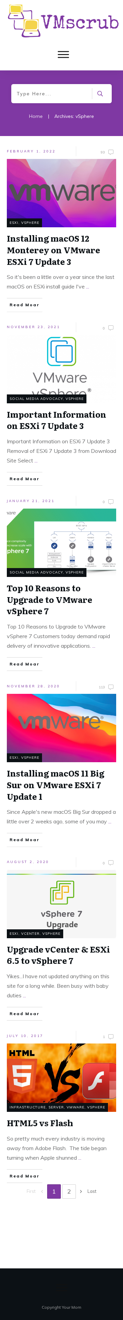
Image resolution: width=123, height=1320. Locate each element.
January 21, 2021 (31, 501)
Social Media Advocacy (36, 398)
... (87, 286)
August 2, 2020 (28, 862)
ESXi (14, 222)
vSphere (30, 222)
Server (56, 1107)
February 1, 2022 (31, 151)
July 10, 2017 (25, 1036)
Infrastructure (28, 1107)
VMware (75, 1107)
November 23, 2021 (33, 327)
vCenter (30, 933)
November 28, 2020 (33, 686)
